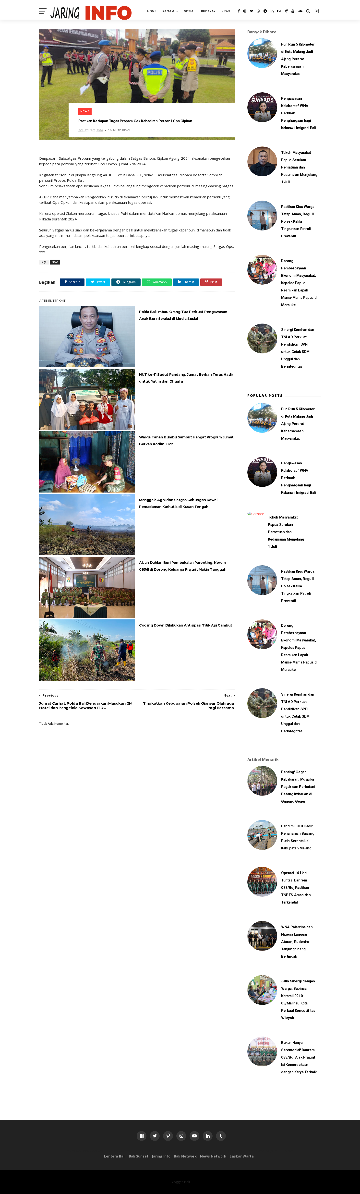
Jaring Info (161, 1156)
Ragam (168, 11)
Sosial (189, 11)
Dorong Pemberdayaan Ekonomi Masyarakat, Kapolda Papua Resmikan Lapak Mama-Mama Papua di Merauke (299, 283)
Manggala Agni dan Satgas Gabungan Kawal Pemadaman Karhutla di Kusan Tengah (178, 503)
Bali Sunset (138, 1156)
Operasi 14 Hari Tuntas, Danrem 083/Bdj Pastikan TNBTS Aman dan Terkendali (296, 888)
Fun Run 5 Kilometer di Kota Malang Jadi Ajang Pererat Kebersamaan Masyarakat (297, 59)
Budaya (207, 11)
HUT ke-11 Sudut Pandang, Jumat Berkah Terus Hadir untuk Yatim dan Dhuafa (186, 378)
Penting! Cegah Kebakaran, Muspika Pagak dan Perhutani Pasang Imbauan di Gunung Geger (298, 787)
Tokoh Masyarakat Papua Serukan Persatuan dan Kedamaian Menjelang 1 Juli (299, 167)
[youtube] (292, 11)
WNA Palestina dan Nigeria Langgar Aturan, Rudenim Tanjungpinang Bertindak (296, 942)
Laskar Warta (242, 1156)
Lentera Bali (114, 1156)
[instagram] (244, 11)
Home (151, 11)
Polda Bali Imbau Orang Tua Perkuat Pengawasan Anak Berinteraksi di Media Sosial (183, 315)
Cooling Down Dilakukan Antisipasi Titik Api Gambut (185, 625)
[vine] (286, 11)
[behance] (279, 11)
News (225, 11)
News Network (213, 1156)
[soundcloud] (300, 11)
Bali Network (185, 1156)
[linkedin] (272, 11)
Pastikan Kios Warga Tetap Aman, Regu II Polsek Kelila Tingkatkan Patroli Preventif (297, 221)
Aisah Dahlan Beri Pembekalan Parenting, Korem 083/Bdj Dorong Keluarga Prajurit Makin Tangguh (183, 566)
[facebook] (239, 11)
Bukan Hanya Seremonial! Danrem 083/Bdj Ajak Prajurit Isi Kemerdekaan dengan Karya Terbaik (299, 1057)
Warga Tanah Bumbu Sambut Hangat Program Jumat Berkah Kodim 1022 (186, 440)
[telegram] (265, 11)
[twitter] (251, 11)
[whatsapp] (258, 11)
